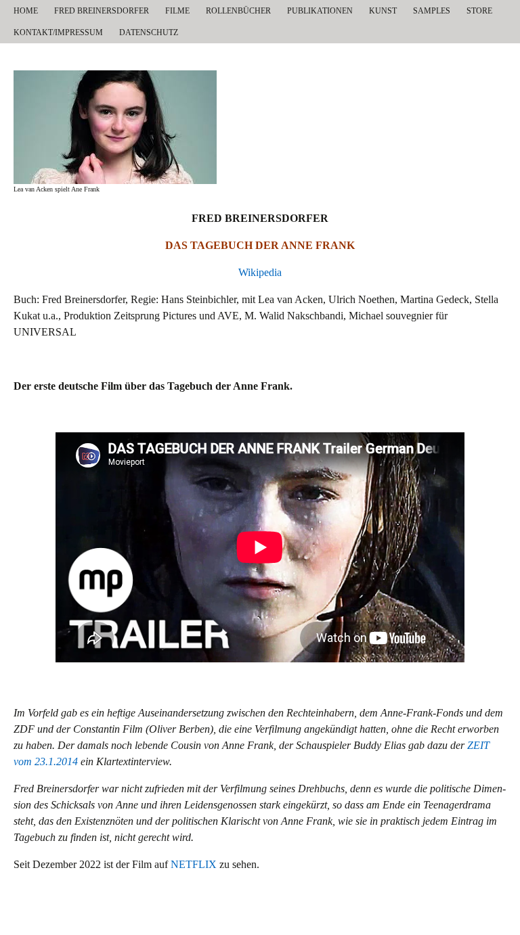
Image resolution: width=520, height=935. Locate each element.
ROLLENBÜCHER (238, 11)
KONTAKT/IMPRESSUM (58, 32)
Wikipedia (260, 272)
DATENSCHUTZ (148, 32)
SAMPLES (431, 11)
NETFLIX (194, 864)
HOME (26, 11)
